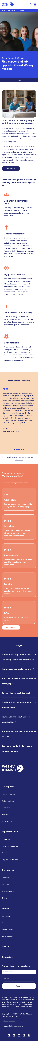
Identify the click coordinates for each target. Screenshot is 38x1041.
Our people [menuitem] (6, 923)
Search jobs (10, 168)
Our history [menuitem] (6, 916)
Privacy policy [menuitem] (9, 1021)
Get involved (11, 10)
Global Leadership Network (23, 251)
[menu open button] (35, 4)
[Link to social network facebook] (9, 1035)
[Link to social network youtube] (19, 1035)
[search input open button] (30, 4)
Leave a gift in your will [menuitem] (10, 846)
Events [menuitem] (4, 898)
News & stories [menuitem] (7, 930)
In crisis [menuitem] (5, 946)
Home (3, 10)
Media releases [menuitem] (7, 936)
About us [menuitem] (6, 908)
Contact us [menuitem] (7, 957)
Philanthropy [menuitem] (6, 853)
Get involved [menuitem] (8, 870)
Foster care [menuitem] (6, 808)
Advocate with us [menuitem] (8, 891)
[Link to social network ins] (29, 1035)
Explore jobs (11, 627)
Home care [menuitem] (6, 814)
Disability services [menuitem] (8, 794)
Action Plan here (25, 1006)
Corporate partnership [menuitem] (10, 860)
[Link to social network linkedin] (24, 1035)
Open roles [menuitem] (6, 878)
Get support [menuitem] (8, 786)
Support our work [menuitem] (10, 831)
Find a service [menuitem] (7, 821)
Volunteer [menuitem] (5, 884)
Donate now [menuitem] (6, 839)
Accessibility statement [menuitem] (13, 1026)
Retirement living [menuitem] (8, 801)
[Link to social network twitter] (14, 1035)
